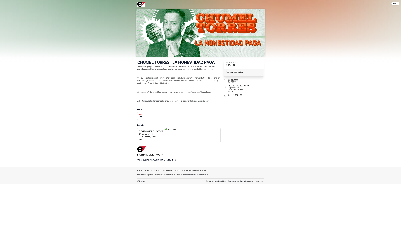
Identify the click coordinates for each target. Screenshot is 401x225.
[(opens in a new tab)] (192, 129)
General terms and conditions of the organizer (192, 175)
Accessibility (259, 181)
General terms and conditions (216, 181)
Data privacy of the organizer (165, 175)
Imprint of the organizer (145, 175)
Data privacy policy (247, 181)
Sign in (395, 3)
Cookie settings (233, 181)
